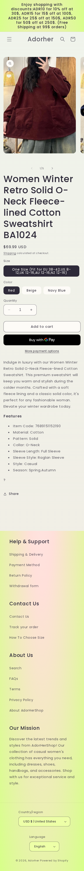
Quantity (10, 300)
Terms (15, 689)
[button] (9, 39)
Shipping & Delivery (26, 554)
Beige (32, 290)
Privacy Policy (21, 700)
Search (15, 668)
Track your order (23, 627)
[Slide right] (52, 168)
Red (11, 290)
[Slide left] (32, 168)
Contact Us (19, 616)
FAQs (13, 678)
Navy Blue (57, 290)
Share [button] (14, 493)
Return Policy (20, 575)
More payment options (42, 351)
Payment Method (24, 565)
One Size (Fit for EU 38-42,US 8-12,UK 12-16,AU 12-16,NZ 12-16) (41, 271)
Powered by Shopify (54, 860)
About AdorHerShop (26, 710)
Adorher (33, 860)
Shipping (10, 253)
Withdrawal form (24, 586)
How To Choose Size (27, 637)
